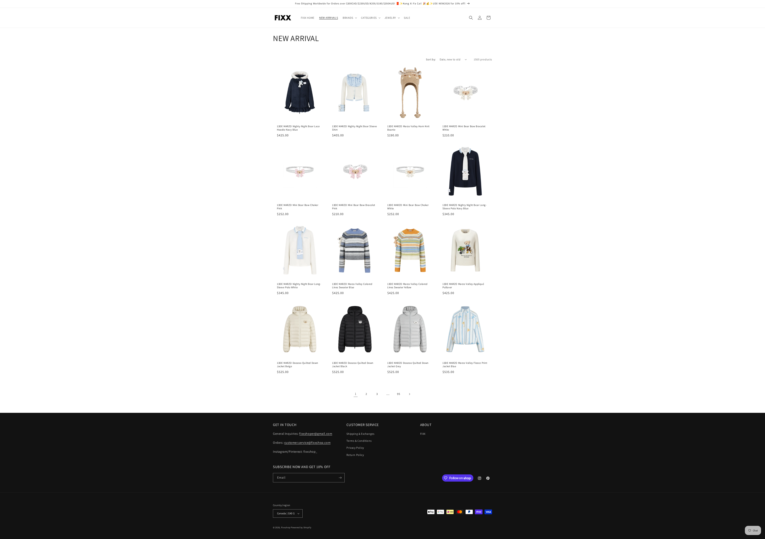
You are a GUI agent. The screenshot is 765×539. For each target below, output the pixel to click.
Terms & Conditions (359, 441)
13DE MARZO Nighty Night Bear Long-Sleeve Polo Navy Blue (464, 207)
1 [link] (355, 394)
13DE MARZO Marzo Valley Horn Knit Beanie (408, 128)
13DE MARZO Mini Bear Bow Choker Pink (297, 207)
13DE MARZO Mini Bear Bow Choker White (408, 207)
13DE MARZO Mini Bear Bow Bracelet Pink (353, 207)
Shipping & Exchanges (360, 434)
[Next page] (409, 394)
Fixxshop (285, 527)
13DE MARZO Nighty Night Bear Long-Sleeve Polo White (299, 285)
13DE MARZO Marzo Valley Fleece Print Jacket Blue (464, 364)
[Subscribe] (340, 477)
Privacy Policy (355, 447)
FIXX (423, 434)
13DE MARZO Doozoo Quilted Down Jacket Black (352, 364)
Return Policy (355, 455)
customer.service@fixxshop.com (307, 443)
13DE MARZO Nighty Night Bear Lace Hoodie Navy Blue (298, 128)
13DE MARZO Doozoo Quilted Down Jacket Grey (408, 364)
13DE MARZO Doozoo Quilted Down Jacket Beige (297, 364)
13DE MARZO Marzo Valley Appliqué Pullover (463, 285)
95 (398, 394)
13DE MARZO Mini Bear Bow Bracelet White (463, 128)
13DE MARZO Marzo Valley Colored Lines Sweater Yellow (407, 285)
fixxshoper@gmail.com (315, 434)
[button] (349, 18)
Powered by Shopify (301, 527)
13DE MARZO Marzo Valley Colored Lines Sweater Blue (352, 285)
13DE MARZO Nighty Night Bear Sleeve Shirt (354, 128)
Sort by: (430, 59)
